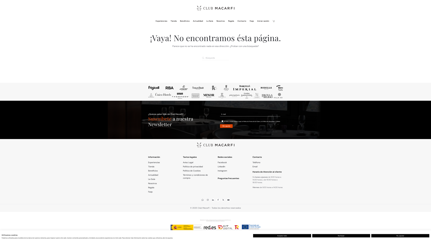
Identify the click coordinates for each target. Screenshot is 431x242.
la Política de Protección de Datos (251, 121)
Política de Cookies (192, 170)
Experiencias (161, 21)
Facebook (222, 162)
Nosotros (221, 21)
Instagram (222, 170)
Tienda (174, 21)
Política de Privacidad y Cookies (271, 121)
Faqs (252, 21)
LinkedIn (221, 166)
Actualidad (198, 21)
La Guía (209, 21)
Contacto (241, 21)
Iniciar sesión (263, 21)
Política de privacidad (193, 166)
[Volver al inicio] (215, 8)
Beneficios (185, 21)
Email (255, 166)
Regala (231, 21)
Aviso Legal (238, 121)
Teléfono (256, 162)
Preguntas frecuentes (228, 178)
